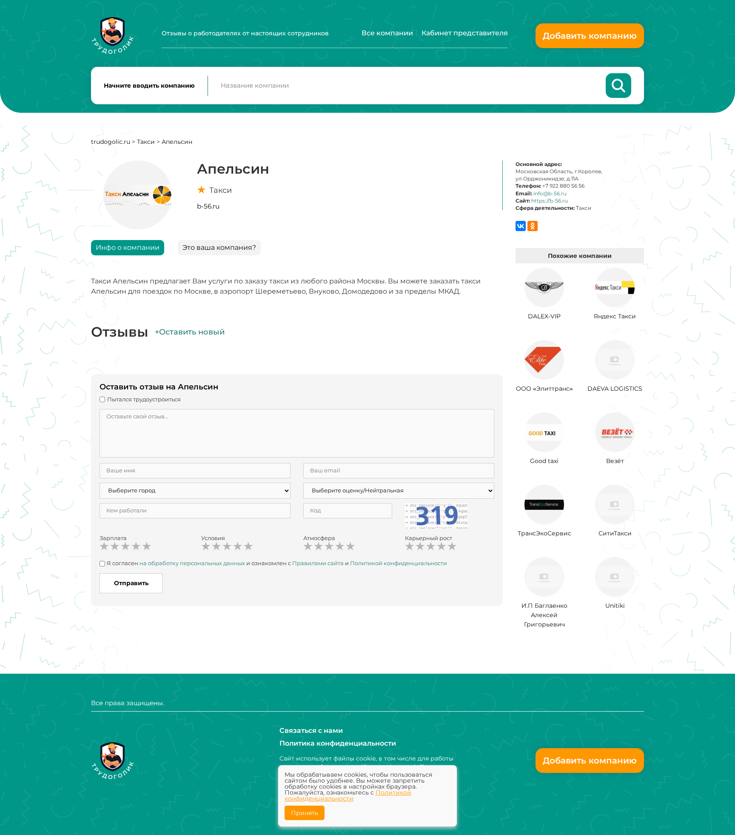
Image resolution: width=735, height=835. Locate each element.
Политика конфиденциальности (337, 743)
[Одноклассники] (532, 226)
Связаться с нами (311, 730)
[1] (104, 546)
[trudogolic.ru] (112, 35)
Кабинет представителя (465, 33)
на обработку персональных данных (192, 563)
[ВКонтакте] (521, 226)
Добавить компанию (590, 36)
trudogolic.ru (110, 142)
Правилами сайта (318, 563)
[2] (115, 546)
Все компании (387, 33)
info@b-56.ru (550, 193)
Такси (146, 142)
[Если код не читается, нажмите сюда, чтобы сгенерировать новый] (436, 515)
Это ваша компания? (219, 247)
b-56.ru (208, 206)
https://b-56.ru (549, 200)
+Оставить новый (190, 332)
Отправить (131, 583)
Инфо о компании (128, 247)
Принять (304, 813)
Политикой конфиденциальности (398, 563)
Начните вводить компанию (149, 85)
